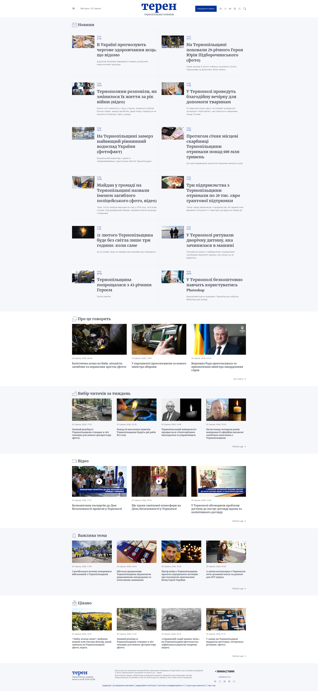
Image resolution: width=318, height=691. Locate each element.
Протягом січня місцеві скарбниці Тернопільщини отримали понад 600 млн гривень (212, 146)
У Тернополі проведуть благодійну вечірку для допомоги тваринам (211, 96)
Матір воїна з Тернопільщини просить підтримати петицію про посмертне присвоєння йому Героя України (179, 575)
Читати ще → (239, 446)
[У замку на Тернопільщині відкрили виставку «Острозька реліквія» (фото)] (226, 619)
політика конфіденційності (171, 685)
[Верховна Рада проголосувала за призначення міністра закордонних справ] (218, 339)
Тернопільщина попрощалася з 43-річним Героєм (124, 284)
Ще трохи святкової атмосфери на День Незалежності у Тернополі (156, 507)
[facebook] (221, 9)
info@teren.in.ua (225, 677)
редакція (106, 685)
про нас (212, 685)
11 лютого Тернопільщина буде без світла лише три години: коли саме (125, 240)
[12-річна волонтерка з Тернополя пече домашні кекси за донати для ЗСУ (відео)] (226, 552)
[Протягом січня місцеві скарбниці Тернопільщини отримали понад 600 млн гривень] (173, 146)
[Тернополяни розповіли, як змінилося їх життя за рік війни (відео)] (86, 99)
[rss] (239, 9)
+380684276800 (224, 671)
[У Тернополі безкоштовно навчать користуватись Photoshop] (173, 286)
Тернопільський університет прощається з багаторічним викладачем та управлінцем (179, 432)
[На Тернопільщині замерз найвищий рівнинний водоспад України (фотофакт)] (86, 146)
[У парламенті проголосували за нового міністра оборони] (159, 339)
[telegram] (235, 9)
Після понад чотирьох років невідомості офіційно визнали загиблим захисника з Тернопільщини (224, 433)
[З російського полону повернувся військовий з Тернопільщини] (92, 552)
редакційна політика (146, 685)
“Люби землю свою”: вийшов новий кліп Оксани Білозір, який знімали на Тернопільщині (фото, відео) (91, 643)
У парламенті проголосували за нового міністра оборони (159, 365)
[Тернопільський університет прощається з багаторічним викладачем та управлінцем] (181, 410)
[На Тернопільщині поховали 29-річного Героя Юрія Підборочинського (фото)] (173, 53)
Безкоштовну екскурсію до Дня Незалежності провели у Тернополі (97, 507)
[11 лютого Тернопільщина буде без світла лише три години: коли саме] (86, 242)
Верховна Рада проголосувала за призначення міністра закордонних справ (217, 367)
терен (80, 672)
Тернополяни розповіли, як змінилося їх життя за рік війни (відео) (127, 96)
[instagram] (225, 9)
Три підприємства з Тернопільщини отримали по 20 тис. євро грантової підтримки (213, 193)
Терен (159, 6)
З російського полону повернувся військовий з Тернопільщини (92, 573)
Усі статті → (240, 379)
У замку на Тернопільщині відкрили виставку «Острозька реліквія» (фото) (224, 641)
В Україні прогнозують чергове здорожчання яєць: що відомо (127, 49)
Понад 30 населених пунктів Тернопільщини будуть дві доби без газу (136, 432)
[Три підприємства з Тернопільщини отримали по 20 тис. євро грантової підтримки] (173, 195)
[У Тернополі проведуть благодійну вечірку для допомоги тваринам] (173, 99)
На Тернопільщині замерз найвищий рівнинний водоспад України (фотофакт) (125, 144)
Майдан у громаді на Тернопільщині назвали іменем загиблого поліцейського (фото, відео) (127, 193)
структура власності (196, 685)
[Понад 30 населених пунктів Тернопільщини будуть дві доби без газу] (137, 410)
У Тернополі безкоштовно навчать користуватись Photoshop (214, 284)
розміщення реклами (123, 685)
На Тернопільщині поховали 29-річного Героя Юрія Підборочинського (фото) (214, 52)
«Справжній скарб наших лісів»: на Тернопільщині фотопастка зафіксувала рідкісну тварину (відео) (180, 643)
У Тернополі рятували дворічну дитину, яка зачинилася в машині (210, 240)
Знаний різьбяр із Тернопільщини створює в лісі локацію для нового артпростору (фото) (91, 433)
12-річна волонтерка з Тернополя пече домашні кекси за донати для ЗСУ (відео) (225, 574)
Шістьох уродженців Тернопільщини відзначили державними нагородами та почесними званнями (134, 575)
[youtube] (230, 9)
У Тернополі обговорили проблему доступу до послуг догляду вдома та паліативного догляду (216, 509)
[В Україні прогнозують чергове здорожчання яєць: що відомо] (86, 53)
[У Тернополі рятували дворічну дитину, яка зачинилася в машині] (173, 242)
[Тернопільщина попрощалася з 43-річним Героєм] (86, 286)
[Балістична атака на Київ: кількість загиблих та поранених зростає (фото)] (99, 339)
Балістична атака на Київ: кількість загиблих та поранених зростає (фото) (99, 365)
